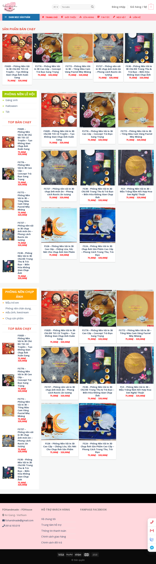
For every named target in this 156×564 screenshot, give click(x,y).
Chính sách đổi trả (51, 542)
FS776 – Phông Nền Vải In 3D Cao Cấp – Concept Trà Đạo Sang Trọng (47, 69)
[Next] (96, 24)
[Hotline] (152, 522)
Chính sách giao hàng (53, 536)
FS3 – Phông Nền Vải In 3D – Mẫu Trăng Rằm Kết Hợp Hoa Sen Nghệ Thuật (136, 191)
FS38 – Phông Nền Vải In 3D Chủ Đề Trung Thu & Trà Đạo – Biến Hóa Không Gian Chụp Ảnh (139, 70)
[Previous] (8, 24)
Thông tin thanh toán (53, 530)
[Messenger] (152, 547)
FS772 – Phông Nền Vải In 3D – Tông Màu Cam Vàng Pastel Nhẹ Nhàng (78, 69)
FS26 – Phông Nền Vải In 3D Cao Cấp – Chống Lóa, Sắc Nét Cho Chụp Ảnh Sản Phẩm (59, 249)
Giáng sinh (11, 100)
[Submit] (92, 7)
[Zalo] (152, 539)
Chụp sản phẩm (14, 318)
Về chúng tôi (48, 519)
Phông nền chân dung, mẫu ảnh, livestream (18, 310)
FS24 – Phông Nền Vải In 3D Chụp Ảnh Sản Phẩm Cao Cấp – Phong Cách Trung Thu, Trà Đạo (97, 250)
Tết (7, 112)
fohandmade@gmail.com (19, 520)
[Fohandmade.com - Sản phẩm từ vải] (24, 7)
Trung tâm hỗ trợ (51, 525)
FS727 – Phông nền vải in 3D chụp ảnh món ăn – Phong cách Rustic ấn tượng (108, 70)
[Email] (152, 531)
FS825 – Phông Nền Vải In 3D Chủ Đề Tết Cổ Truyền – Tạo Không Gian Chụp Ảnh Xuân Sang (17, 72)
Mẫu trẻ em (12, 302)
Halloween (11, 106)
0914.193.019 (12, 525)
